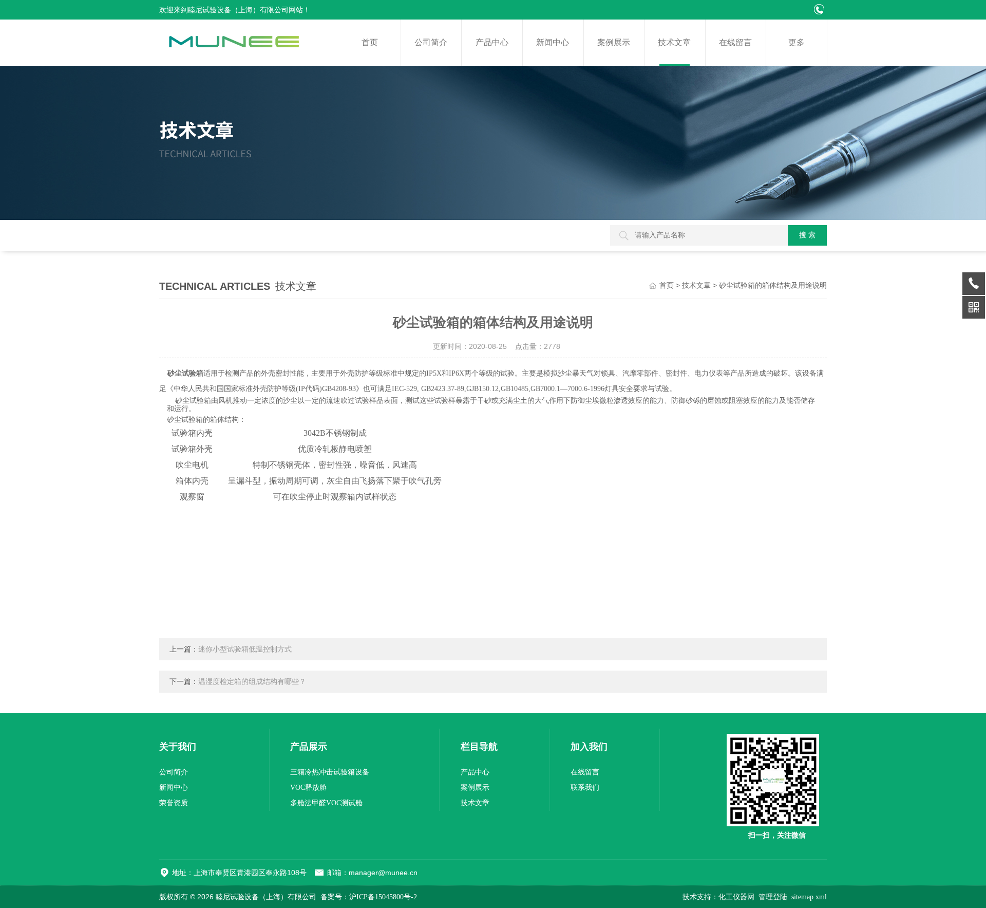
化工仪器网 (736, 897)
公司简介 (430, 42)
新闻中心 (552, 42)
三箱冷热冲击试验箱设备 (329, 772)
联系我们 (585, 787)
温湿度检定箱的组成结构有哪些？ (252, 681)
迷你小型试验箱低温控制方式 (245, 649)
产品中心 (492, 42)
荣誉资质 (173, 803)
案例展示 (613, 42)
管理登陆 (773, 897)
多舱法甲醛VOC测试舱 (326, 803)
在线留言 (735, 42)
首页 (370, 42)
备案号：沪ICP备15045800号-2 (368, 897)
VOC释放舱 (308, 787)
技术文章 (674, 42)
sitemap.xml (809, 897)
